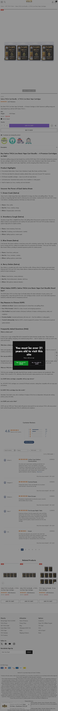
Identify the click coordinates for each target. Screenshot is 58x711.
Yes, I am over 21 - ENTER (21, 363)
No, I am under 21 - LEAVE (37, 363)
